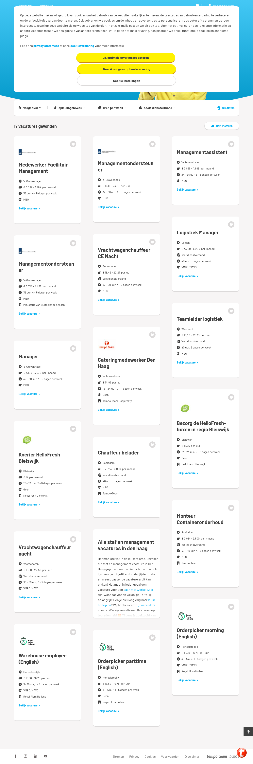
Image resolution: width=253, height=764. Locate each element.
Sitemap (118, 756)
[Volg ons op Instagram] (25, 756)
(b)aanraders (146, 605)
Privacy (134, 756)
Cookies (150, 756)
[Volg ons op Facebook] (15, 756)
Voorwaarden (170, 756)
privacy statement (46, 45)
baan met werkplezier (138, 589)
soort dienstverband (158, 107)
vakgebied (30, 107)
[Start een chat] (242, 753)
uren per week (113, 107)
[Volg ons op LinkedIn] (35, 756)
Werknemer (25, 5)
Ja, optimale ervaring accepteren (126, 57)
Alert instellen (224, 126)
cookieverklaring (82, 45)
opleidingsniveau (70, 107)
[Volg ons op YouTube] (45, 756)
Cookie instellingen (126, 80)
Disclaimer (192, 756)
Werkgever (46, 5)
